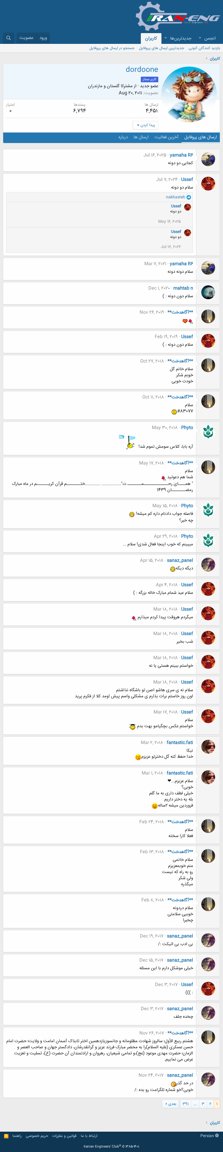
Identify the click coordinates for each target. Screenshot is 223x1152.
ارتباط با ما (89, 1136)
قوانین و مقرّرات (64, 1136)
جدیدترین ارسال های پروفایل (161, 48)
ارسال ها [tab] (141, 137)
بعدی (172, 1104)
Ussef (187, 179)
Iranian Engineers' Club (112, 1146)
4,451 (151, 111)
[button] (200, 38)
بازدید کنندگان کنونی (204, 48)
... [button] (195, 1104)
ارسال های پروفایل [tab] (200, 137)
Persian (207, 1136)
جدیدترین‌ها (180, 38)
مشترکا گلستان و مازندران (110, 86)
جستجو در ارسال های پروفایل (111, 48)
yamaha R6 (181, 155)
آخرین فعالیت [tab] (166, 137)
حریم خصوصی (37, 1136)
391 (185, 1104)
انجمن (210, 38)
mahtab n (183, 288)
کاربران (151, 38)
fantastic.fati (180, 742)
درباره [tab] (123, 137)
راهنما (16, 1136)
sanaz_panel (180, 560)
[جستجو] (8, 38)
